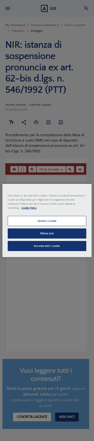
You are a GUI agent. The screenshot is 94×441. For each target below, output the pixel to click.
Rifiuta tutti (47, 233)
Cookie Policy (29, 207)
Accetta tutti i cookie (47, 245)
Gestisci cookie (47, 220)
